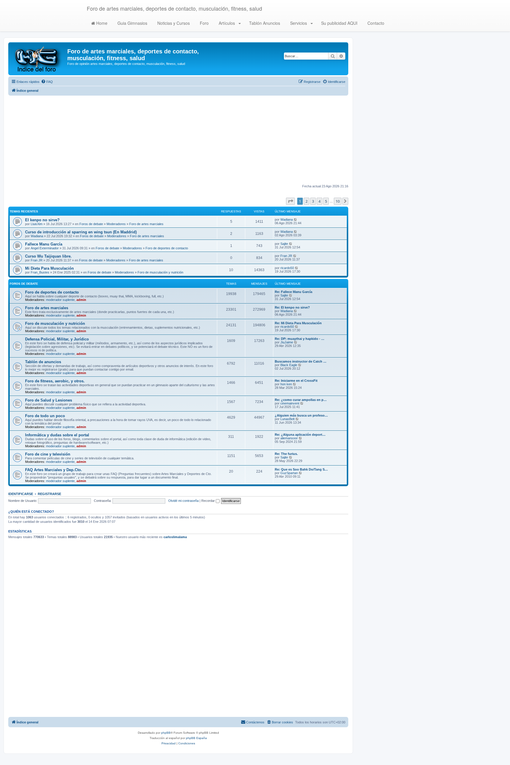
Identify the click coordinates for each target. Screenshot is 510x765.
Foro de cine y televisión (47, 454)
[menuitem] (47, 81)
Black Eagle (288, 365)
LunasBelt (287, 419)
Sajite (284, 243)
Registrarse (49, 494)
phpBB (166, 732)
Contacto (375, 23)
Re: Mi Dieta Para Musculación (298, 323)
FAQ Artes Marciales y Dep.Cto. (53, 470)
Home (101, 23)
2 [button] (306, 201)
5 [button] (326, 201)
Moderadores (116, 224)
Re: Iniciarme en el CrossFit (296, 380)
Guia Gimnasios (131, 23)
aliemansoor (289, 438)
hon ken (286, 384)
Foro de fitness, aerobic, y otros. (55, 381)
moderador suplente (60, 300)
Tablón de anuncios (43, 362)
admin (81, 300)
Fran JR (36, 260)
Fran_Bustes (40, 272)
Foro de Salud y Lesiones (48, 400)
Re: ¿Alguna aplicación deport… (300, 434)
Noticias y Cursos (173, 23)
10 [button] (338, 201)
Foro (204, 23)
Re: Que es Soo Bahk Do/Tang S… (301, 469)
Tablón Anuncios (264, 23)
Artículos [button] (227, 23)
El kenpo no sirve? (42, 220)
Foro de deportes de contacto (167, 248)
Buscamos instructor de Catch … (300, 361)
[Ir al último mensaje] (296, 219)
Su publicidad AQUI (338, 23)
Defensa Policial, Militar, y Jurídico (57, 339)
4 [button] (319, 201)
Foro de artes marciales (146, 224)
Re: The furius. (286, 454)
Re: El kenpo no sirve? (292, 307)
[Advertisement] (178, 140)
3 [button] (313, 201)
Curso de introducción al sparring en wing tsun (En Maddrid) (81, 232)
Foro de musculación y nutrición (160, 272)
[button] (290, 201)
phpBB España (196, 738)
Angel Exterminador (45, 248)
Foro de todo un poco (45, 416)
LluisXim (36, 224)
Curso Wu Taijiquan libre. (48, 256)
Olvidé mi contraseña (183, 500)
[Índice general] (38, 59)
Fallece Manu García (43, 244)
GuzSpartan (289, 473)
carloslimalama (175, 537)
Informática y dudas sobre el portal (57, 435)
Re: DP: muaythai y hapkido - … (299, 338)
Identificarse (20, 494)
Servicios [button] (298, 23)
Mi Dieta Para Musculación (49, 268)
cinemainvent (289, 403)
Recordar (208, 500)
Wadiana (286, 219)
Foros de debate (91, 224)
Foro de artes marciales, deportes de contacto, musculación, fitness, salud (174, 8)
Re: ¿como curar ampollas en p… (301, 400)
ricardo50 (287, 268)
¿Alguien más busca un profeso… (301, 415)
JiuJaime (286, 342)
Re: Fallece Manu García (293, 292)
